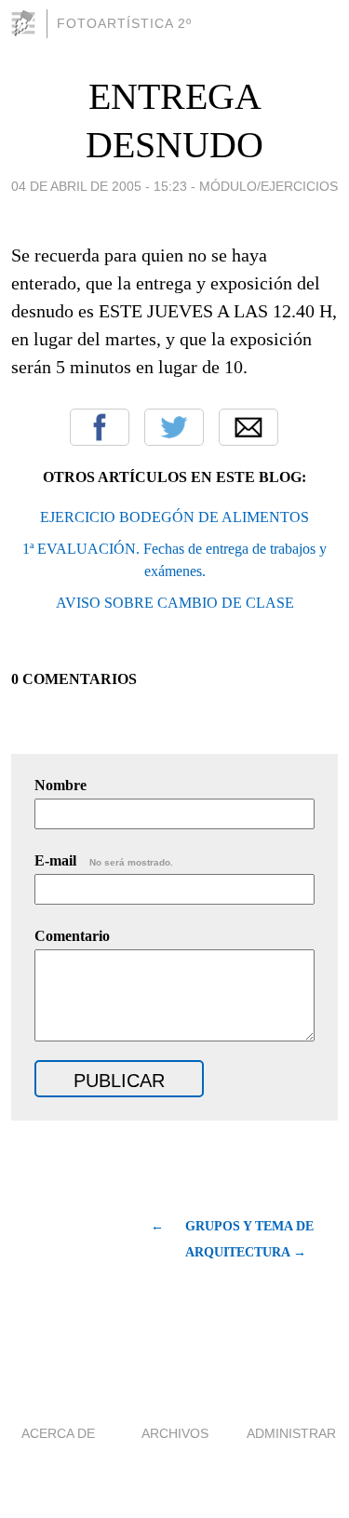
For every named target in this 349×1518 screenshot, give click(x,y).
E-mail (103, 860)
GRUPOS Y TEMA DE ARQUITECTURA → (249, 1239)
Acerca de (58, 1433)
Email (248, 427)
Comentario (72, 936)
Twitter (174, 427)
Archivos (174, 1433)
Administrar (291, 1433)
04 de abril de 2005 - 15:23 (99, 186)
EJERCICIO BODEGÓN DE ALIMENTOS (174, 517)
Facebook (99, 427)
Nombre (60, 785)
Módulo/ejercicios (268, 186)
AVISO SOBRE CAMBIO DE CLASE (175, 603)
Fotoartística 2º (124, 23)
